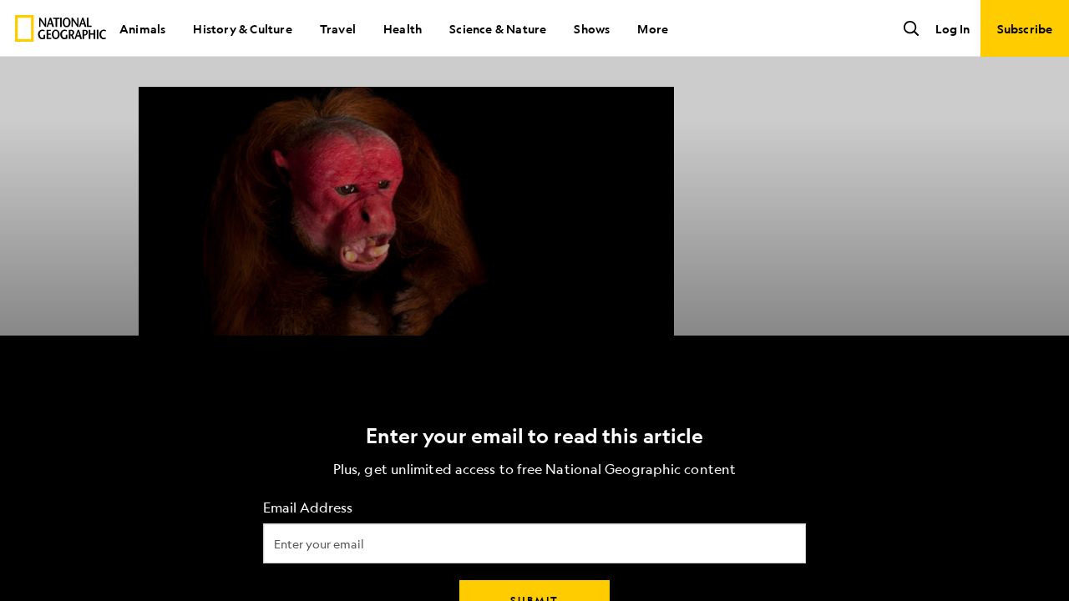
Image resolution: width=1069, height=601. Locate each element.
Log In (952, 28)
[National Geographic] (60, 28)
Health (402, 28)
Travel (338, 28)
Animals (142, 28)
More (652, 28)
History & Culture (242, 28)
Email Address (307, 508)
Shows (592, 28)
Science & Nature (497, 28)
